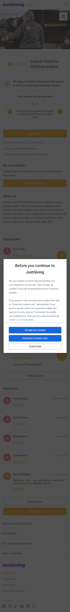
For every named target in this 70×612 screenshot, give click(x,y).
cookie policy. (27, 320)
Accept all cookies (35, 330)
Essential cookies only (35, 338)
